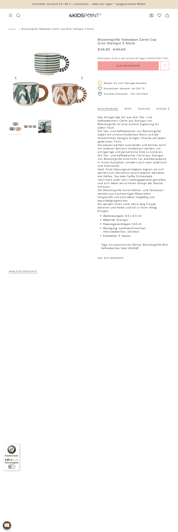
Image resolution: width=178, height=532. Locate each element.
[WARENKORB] (167, 15)
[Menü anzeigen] (10, 15)
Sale (124, 248)
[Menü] (17, 445)
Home (12, 29)
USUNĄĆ (133, 248)
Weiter (82, 78)
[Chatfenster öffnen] (7, 525)
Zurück (15, 78)
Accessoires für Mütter (125, 244)
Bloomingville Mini (155, 244)
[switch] (11, 467)
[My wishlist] (159, 15)
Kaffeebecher (110, 248)
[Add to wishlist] (164, 65)
